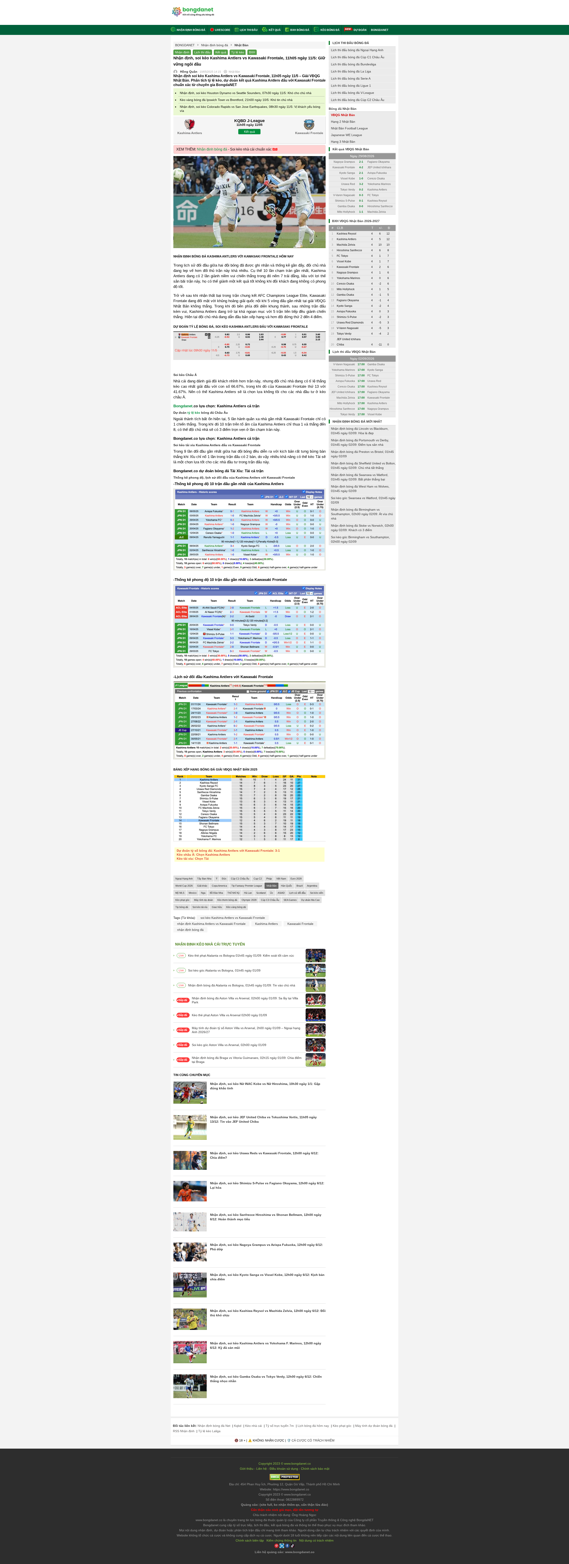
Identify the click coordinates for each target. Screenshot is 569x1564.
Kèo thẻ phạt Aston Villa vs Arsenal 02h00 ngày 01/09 (229, 1015)
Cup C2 (258, 878)
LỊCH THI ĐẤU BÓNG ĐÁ (351, 43)
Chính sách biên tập (250, 1540)
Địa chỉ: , (284, 1484)
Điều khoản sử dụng (284, 1468)
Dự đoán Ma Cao (310, 900)
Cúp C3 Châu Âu (270, 900)
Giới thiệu (246, 1468)
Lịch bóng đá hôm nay (313, 1425)
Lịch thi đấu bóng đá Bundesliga (353, 64)
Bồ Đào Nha (216, 892)
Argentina (312, 885)
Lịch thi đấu (248, 30)
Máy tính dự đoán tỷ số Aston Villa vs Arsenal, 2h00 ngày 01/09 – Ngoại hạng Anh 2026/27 (246, 1030)
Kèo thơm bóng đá (227, 900)
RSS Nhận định (183, 1431)
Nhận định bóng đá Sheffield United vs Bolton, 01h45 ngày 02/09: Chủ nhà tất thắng (363, 466)
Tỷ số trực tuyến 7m (280, 1425)
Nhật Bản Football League (349, 128)
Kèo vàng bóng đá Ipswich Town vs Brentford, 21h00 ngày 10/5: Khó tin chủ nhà (236, 100)
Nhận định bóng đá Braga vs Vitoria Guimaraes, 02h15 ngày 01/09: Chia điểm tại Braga (247, 1060)
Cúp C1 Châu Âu (240, 878)
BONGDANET (379, 30)
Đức (224, 878)
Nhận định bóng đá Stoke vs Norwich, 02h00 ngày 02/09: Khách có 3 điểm (362, 528)
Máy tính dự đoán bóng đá (374, 1425)
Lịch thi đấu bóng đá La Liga (351, 71)
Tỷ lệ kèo (237, 52)
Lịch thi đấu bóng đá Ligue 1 (351, 85)
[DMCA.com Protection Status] (285, 1479)
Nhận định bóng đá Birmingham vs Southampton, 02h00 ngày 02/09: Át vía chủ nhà (362, 514)
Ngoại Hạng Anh (184, 878)
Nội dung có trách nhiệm (316, 1540)
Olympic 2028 (249, 900)
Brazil (300, 885)
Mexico (192, 892)
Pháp (269, 878)
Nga (203, 892)
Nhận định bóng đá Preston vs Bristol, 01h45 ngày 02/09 (362, 454)
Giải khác (202, 885)
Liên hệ (261, 1468)
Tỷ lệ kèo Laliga (209, 1431)
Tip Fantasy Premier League (246, 885)
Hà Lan (248, 892)
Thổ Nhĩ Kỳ (233, 892)
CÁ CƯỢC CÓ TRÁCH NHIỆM (313, 1440)
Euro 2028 (296, 878)
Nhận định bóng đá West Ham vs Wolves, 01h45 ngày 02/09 (360, 489)
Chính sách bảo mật (315, 1468)
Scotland (261, 892)
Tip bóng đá (181, 907)
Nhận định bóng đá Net (214, 1425)
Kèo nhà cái (253, 1425)
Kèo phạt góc (182, 900)
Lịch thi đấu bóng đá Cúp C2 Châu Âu (357, 100)
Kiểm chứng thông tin (281, 1540)
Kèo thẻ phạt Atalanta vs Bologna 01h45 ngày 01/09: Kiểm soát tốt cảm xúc (241, 955)
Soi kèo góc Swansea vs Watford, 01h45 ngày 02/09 (363, 500)
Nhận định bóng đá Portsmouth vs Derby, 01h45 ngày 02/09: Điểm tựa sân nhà (360, 442)
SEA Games (290, 900)
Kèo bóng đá (330, 30)
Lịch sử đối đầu (297, 892)
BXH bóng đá (299, 30)
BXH (252, 52)
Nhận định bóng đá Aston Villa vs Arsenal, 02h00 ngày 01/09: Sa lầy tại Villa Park (245, 1000)
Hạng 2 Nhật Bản (343, 121)
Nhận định (182, 52)
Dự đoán (360, 30)
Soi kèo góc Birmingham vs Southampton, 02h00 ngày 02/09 (360, 539)
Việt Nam (281, 878)
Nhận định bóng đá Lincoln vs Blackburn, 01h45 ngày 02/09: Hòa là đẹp (360, 431)
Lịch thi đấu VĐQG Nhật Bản (354, 351)
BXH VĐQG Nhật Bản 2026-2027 (356, 221)
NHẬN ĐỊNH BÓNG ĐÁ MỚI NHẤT (357, 421)
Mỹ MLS (179, 892)
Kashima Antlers (266, 924)
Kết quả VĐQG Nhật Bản (351, 149)
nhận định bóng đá (190, 930)
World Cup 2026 (184, 885)
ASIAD (281, 892)
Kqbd (237, 1425)
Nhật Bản (271, 885)
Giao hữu (217, 907)
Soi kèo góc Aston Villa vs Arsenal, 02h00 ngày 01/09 (229, 1045)
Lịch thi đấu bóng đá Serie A (351, 78)
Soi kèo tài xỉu (199, 907)
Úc (271, 892)
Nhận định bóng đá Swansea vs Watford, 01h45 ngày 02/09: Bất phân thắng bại (359, 477)
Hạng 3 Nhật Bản (343, 141)
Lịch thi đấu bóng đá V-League (352, 92)
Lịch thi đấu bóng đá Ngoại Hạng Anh (357, 50)
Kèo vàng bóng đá (236, 907)
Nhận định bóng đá (191, 30)
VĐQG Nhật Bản (343, 115)
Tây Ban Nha (204, 878)
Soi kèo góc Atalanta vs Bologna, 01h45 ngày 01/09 (224, 970)
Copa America (219, 885)
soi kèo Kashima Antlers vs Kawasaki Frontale (232, 918)
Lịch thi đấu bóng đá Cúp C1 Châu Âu (357, 57)
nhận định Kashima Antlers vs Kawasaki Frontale (211, 924)
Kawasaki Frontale (300, 924)
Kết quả (274, 30)
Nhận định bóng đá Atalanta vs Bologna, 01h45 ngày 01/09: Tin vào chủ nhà (241, 985)
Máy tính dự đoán (203, 900)
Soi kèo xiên (316, 892)
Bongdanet (182, 406)
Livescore (222, 30)
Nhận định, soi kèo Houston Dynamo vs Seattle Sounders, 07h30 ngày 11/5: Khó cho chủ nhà (245, 93)
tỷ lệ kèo (193, 412)
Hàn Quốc (286, 885)
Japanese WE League (346, 135)
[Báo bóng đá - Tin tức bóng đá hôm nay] (192, 9)
